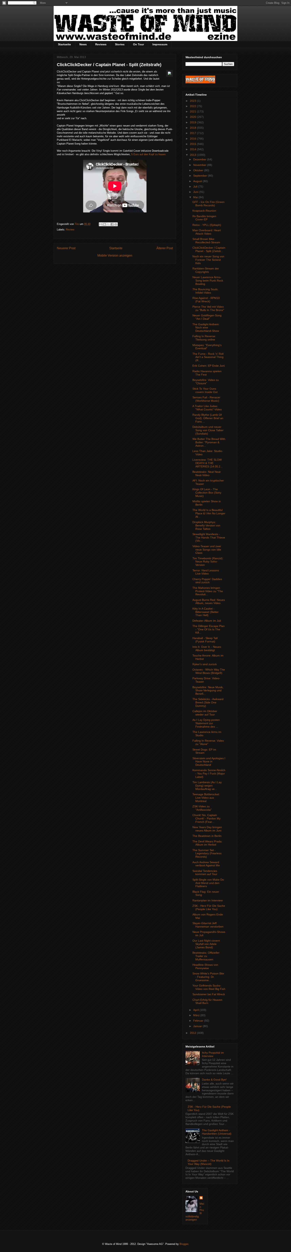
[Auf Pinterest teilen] (116, 224)
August (198, 181)
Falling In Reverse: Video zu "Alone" (208, 742)
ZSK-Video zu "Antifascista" (202, 808)
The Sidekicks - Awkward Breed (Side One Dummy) (207, 702)
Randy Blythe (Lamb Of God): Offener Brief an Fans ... (207, 418)
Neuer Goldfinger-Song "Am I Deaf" (207, 317)
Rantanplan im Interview (207, 900)
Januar (198, 1026)
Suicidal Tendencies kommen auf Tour (204, 872)
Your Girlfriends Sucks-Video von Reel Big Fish (208, 987)
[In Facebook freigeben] (112, 224)
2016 (193, 138)
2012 (193, 1032)
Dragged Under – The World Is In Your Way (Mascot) (208, 1162)
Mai (196, 197)
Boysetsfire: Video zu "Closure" (205, 381)
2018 (193, 127)
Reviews (101, 44)
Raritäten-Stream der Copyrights (205, 270)
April (196, 1009)
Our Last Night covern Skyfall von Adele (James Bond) (206, 944)
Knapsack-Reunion (204, 210)
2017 (193, 133)
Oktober (198, 170)
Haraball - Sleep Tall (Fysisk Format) (205, 639)
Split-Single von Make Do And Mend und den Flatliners (208, 883)
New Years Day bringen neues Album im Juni (207, 829)
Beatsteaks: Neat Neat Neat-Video (206, 473)
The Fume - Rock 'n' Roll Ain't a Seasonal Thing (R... (207, 357)
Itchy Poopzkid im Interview (213, 1054)
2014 (193, 149)
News (83, 44)
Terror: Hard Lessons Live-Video (205, 572)
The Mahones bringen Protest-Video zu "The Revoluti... (207, 591)
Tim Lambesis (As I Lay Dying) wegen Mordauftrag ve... (207, 786)
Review (70, 229)
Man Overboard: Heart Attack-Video (206, 232)
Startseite (64, 44)
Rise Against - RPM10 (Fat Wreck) (206, 299)
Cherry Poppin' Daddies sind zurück (207, 580)
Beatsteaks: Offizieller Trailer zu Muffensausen (206, 956)
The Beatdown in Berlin (207, 835)
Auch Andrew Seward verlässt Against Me (206, 864)
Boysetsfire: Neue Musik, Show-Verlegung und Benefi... (207, 690)
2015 (193, 144)
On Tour (138, 44)
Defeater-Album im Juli (206, 620)
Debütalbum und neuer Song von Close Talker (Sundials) (207, 430)
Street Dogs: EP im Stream (204, 751)
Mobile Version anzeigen (114, 255)
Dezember (200, 159)
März (196, 1015)
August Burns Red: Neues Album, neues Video (208, 601)
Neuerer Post (66, 248)
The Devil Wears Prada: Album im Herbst (207, 843)
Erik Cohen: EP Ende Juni (208, 365)
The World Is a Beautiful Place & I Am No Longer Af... (208, 513)
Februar (198, 1020)
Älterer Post (164, 248)
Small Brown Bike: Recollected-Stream (206, 240)
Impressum (159, 44)
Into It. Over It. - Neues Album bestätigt (206, 648)
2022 (193, 106)
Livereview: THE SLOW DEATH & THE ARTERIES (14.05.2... (207, 463)
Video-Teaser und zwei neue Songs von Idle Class (206, 550)
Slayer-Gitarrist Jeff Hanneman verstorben (207, 925)
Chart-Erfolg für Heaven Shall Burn (207, 1001)
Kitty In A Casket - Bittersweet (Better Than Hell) (205, 612)
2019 (193, 122)
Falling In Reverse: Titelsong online (204, 338)
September (200, 175)
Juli (195, 186)
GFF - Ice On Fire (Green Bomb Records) (208, 203)
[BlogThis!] (105, 224)
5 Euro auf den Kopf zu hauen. (148, 154)
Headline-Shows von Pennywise (205, 966)
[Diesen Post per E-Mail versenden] (101, 224)
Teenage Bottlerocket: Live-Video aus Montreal (206, 798)
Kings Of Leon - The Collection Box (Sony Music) (206, 493)
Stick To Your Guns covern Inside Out (205, 390)
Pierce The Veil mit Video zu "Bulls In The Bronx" (208, 308)
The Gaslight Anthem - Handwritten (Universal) (216, 1132)
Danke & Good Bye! (214, 1079)
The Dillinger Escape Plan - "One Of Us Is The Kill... (208, 629)
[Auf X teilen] (108, 224)
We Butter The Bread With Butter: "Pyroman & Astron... (208, 442)
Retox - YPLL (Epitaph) (206, 224)
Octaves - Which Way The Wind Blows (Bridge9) (208, 671)
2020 (193, 116)
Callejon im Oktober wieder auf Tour (204, 713)
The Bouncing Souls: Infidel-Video (205, 291)
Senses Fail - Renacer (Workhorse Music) (206, 399)
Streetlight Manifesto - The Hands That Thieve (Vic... (208, 537)
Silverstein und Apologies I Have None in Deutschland (208, 762)
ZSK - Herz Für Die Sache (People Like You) (208, 907)
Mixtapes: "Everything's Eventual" (207, 346)
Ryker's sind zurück (204, 664)
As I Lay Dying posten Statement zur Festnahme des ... (206, 723)
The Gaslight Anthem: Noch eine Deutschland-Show (206, 328)
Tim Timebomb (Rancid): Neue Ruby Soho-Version (207, 562)
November (200, 164)
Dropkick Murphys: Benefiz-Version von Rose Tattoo (206, 525)
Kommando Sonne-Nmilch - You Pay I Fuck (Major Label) (208, 773)
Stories (120, 44)
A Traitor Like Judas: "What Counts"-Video (207, 407)
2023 (193, 100)
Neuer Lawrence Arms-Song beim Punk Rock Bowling (207, 280)
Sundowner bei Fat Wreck (208, 994)
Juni (196, 191)
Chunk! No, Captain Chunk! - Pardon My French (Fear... (206, 818)
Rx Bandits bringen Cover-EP (204, 218)
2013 (193, 154)
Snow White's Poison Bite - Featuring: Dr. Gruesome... (208, 977)
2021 (193, 111)
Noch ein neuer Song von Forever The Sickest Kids (208, 260)
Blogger (184, 1243)
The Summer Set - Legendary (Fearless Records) (207, 853)
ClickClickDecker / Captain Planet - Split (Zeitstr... (208, 249)
